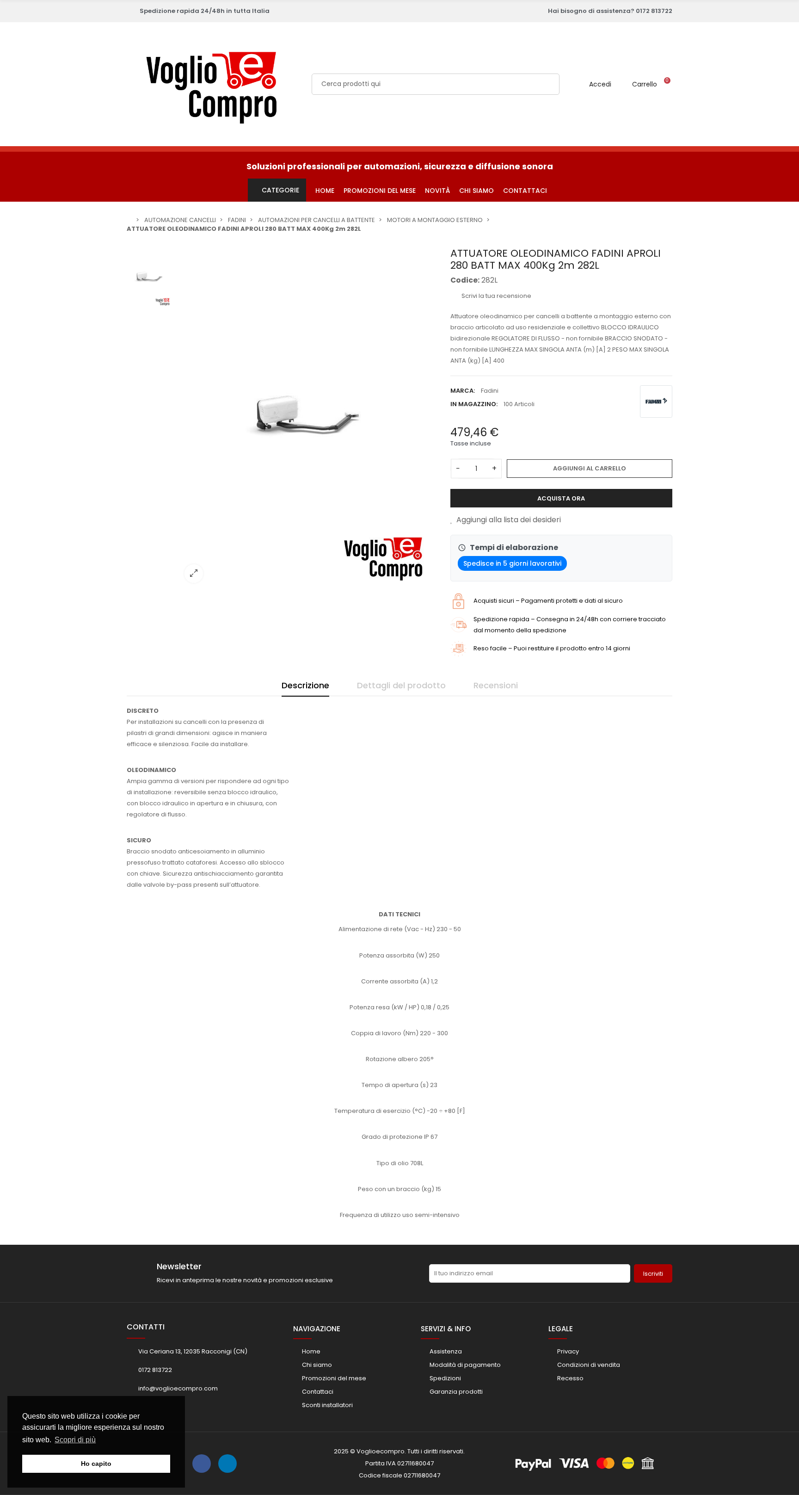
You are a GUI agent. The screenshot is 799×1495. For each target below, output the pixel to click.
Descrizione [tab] (305, 685)
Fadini (489, 390)
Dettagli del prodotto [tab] (401, 685)
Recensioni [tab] (495, 685)
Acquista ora (561, 498)
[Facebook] (201, 1463)
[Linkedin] (227, 1463)
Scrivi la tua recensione (495, 295)
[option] (309, 418)
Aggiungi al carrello (589, 468)
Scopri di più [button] (75, 1440)
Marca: (462, 390)
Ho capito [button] (96, 1463)
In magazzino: (474, 404)
